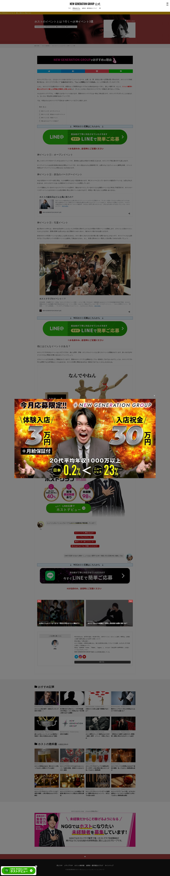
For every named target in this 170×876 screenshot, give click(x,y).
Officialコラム (76, 8)
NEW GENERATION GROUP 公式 (85, 4)
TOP (69, 8)
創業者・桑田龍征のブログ (89, 8)
